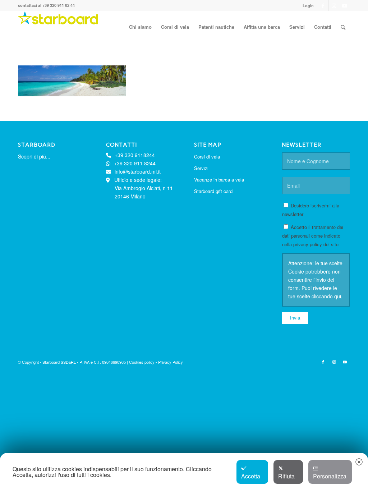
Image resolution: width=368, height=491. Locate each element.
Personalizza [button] (329, 476)
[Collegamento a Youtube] (344, 5)
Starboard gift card (213, 191)
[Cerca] (343, 27)
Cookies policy (142, 362)
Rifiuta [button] (286, 476)
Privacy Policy (170, 362)
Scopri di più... (34, 156)
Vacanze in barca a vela (219, 179)
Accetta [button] (250, 476)
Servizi (201, 168)
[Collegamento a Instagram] (333, 5)
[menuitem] (306, 6)
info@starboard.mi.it (138, 171)
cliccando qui (326, 296)
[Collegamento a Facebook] (323, 5)
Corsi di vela (207, 156)
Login (308, 5)
